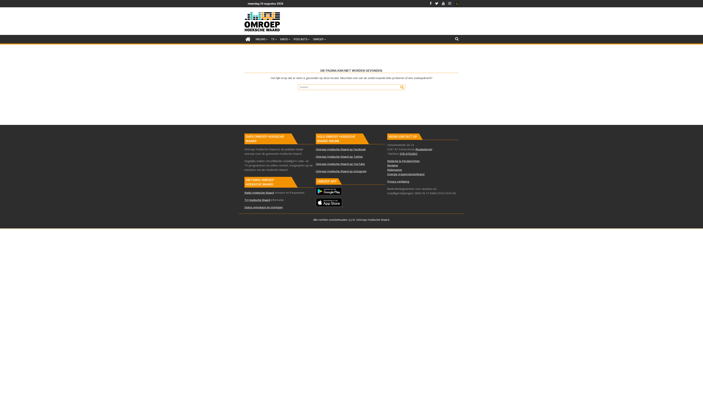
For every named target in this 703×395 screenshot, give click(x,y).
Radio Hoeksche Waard (259, 192)
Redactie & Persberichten (403, 161)
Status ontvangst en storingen (263, 207)
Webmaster (394, 170)
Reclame (392, 165)
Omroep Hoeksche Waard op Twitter (339, 156)
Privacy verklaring (398, 181)
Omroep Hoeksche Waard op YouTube (340, 164)
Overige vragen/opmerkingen (406, 174)
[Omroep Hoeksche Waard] (248, 38)
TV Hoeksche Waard (257, 200)
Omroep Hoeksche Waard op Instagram (341, 171)
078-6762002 (408, 153)
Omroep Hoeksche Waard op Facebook (341, 149)
